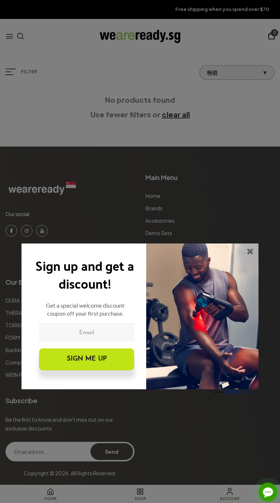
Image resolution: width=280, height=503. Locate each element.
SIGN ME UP (87, 359)
